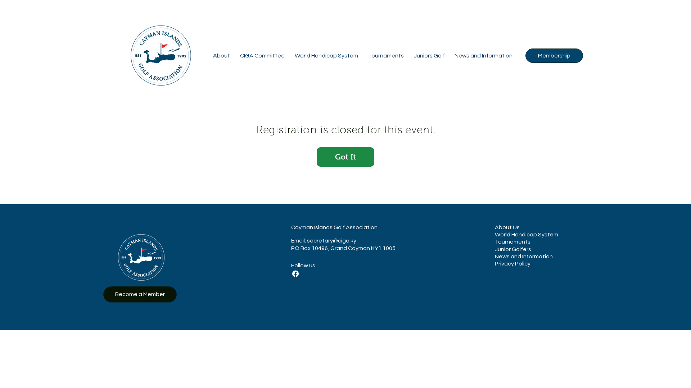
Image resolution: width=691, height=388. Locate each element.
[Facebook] (295, 273)
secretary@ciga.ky (331, 241)
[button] (221, 56)
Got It (345, 157)
